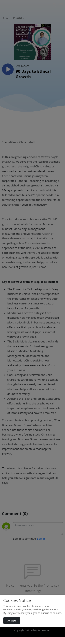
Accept (12, 620)
